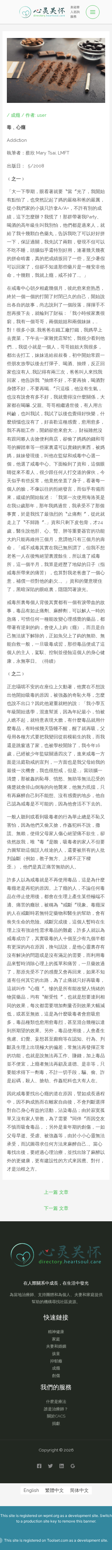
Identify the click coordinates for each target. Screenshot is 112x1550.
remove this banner (78, 1521)
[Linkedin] (61, 1465)
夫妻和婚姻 (56, 1346)
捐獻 (56, 1423)
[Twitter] (50, 1465)
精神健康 (56, 1331)
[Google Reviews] (72, 1465)
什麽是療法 (56, 1401)
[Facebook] (39, 1465)
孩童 (56, 1353)
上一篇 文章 (56, 1192)
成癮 (15, 115)
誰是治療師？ (56, 1409)
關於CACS (56, 1416)
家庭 (56, 1339)
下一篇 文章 (56, 1208)
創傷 (56, 1375)
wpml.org (51, 1515)
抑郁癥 (56, 1361)
